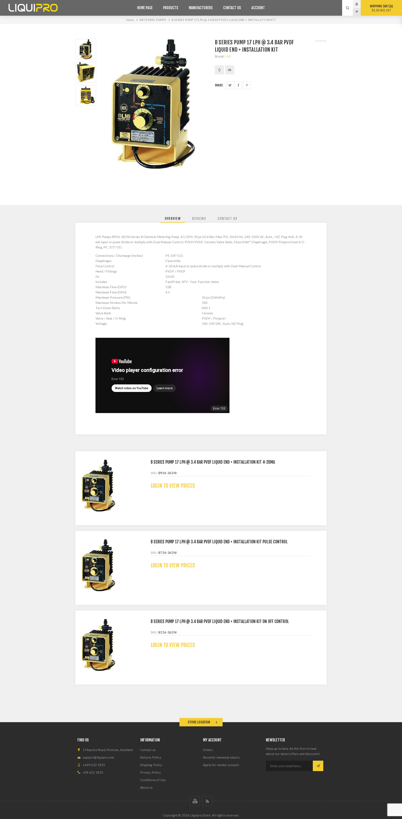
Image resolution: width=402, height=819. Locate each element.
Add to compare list (219, 69)
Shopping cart (381, 8)
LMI (228, 56)
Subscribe (318, 766)
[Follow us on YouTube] (195, 801)
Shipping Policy (151, 765)
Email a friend (229, 69)
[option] (85, 49)
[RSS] (207, 801)
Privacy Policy (150, 772)
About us (146, 787)
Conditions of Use (153, 780)
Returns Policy (150, 757)
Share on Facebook (238, 85)
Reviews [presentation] (199, 218)
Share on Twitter (230, 85)
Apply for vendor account (221, 765)
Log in (360, 4)
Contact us (148, 750)
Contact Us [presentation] (227, 218)
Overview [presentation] (173, 218)
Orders (208, 750)
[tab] (173, 218)
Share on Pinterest (247, 85)
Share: (219, 85)
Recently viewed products (221, 757)
